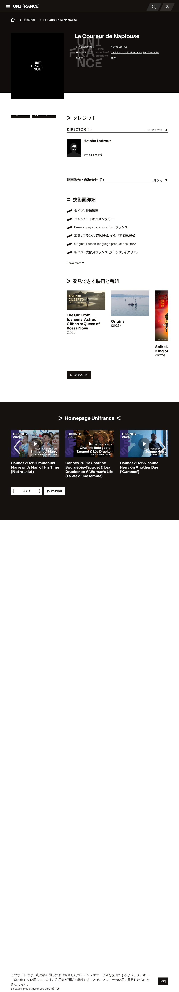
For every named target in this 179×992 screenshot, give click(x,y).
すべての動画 (54, 491)
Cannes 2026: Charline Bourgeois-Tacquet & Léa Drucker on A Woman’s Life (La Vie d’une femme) (89, 469)
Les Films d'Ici (151, 52)
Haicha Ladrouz (119, 46)
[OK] (163, 981)
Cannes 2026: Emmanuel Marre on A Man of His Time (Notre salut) (35, 467)
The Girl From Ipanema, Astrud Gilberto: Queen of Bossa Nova (83, 321)
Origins (117, 321)
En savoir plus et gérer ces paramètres (35, 988)
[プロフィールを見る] (167, 7)
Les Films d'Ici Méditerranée (126, 52)
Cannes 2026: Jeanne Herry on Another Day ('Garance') (139, 467)
